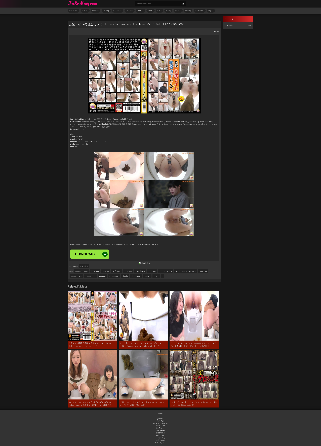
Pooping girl (113, 276)
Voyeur (211, 10)
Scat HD (85, 10)
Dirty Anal (129, 10)
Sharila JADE (136, 276)
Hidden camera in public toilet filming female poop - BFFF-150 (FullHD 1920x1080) (142, 403)
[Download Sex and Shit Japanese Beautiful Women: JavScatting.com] (83, 4)
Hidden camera (166, 271)
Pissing (168, 10)
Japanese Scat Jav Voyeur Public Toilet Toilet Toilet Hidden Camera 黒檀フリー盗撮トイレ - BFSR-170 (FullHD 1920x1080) (90, 403)
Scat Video (84, 266)
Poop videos (90, 276)
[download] (89, 254)
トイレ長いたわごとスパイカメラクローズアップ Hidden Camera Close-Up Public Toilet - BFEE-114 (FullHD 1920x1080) (141, 344)
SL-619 (156, 276)
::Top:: (160, 414)
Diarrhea (140, 10)
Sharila (125, 276)
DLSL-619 (128, 271)
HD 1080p (152, 271)
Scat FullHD (73, 10)
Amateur (95, 10)
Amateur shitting (81, 271)
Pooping (178, 10)
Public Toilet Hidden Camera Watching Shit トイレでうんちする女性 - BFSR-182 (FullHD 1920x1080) (193, 344)
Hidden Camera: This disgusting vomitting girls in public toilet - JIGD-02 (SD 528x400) (194, 403)
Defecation (117, 10)
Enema (150, 10)
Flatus (159, 10)
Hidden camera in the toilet (185, 271)
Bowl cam (95, 271)
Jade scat (203, 271)
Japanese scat (76, 276)
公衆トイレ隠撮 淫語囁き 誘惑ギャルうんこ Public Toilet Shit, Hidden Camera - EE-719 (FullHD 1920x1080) (90, 344)
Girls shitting (140, 271)
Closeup (106, 10)
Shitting (188, 10)
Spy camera (199, 10)
